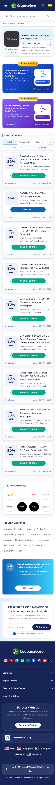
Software (35, 534)
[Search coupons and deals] (51, 142)
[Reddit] (45, 660)
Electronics (44, 540)
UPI (20, 550)
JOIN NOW (28, 588)
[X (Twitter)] (50, 660)
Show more (45, 50)
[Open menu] (5, 5)
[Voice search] (47, 16)
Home (4, 24)
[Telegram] (17, 660)
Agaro (29, 529)
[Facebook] (33, 660)
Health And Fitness (24, 540)
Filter (43, 147)
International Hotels (12, 529)
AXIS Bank (37, 545)
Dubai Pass (7, 534)
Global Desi (42, 529)
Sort (15, 147)
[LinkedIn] (28, 660)
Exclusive (48, 534)
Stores (12, 24)
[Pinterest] (39, 660)
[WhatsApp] (22, 660)
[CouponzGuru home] (23, 5)
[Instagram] (5, 660)
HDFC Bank (8, 545)
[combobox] (26, 16)
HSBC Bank (8, 550)
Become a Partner (28, 725)
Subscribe (42, 627)
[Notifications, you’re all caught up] (43, 5)
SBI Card (23, 545)
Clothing (6, 540)
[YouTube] (11, 660)
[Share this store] (49, 43)
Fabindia (22, 534)
